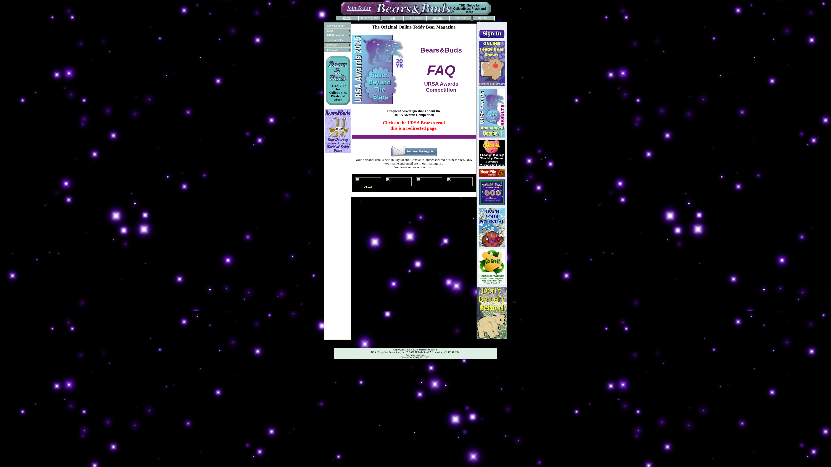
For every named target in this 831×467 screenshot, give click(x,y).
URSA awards (336, 35)
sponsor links (335, 40)
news (330, 30)
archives (332, 44)
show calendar (336, 25)
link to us (332, 49)
